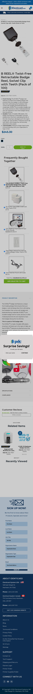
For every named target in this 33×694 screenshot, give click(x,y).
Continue (24, 353)
